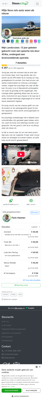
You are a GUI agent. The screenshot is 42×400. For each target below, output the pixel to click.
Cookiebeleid (7, 340)
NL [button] (6, 4)
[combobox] (37, 367)
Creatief (5, 294)
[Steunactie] (20, 3)
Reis (20, 294)
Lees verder (11, 386)
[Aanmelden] (3, 4)
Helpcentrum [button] (9, 358)
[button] (4, 42)
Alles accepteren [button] (11, 390)
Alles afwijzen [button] (31, 390)
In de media (6, 325)
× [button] (39, 367)
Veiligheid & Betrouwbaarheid (14, 329)
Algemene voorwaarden (11, 333)
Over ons (5, 321)
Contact (35, 212)
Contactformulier (11, 354)
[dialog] (21, 382)
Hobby (13, 294)
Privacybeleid (7, 337)
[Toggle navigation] (37, 4)
